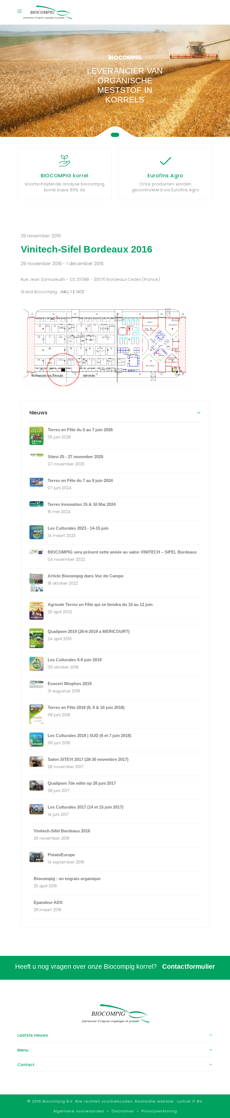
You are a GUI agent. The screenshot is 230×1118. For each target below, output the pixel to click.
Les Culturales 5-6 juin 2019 (75, 659)
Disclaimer (123, 1111)
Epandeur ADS (48, 902)
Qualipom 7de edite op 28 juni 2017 (82, 783)
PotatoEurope (61, 854)
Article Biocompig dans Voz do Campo (85, 575)
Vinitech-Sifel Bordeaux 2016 (62, 830)
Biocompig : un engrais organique (67, 878)
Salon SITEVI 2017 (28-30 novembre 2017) (88, 759)
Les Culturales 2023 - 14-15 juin (78, 528)
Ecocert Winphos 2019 (69, 683)
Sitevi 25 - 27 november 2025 (75, 456)
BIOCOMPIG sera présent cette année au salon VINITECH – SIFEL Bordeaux (122, 552)
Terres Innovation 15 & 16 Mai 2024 (82, 504)
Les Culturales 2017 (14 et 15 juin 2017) (85, 807)
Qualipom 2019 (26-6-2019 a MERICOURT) (89, 631)
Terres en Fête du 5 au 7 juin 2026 (80, 429)
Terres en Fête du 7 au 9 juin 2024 (80, 480)
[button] (115, 135)
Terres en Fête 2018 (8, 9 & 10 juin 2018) (86, 707)
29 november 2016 (41, 236)
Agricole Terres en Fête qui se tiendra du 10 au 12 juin (100, 604)
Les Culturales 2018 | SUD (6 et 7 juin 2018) (89, 735)
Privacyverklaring (159, 1111)
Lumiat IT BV (189, 1101)
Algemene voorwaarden (78, 1111)
